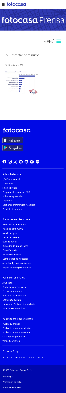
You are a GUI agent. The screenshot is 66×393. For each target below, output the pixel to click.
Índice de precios (10, 237)
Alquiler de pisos (10, 233)
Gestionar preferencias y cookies (18, 204)
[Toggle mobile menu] (58, 41)
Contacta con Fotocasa (14, 287)
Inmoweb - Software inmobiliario (18, 304)
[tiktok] (32, 162)
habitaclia (20, 357)
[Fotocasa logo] (32, 131)
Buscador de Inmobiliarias (15, 245)
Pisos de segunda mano (14, 224)
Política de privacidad (12, 196)
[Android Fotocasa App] (12, 148)
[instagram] (10, 162)
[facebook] (4, 162)
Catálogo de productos (13, 336)
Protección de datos (12, 381)
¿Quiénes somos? (11, 179)
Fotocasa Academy (12, 291)
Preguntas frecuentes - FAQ (16, 192)
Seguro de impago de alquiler (16, 267)
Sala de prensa (9, 187)
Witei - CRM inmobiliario (14, 308)
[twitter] (15, 162)
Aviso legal (7, 376)
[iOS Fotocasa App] (12, 140)
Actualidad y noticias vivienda (16, 263)
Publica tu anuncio (11, 323)
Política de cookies (11, 387)
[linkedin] (26, 162)
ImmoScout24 (36, 357)
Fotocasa (7, 357)
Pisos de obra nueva (12, 228)
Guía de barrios (9, 241)
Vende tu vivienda (11, 340)
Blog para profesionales (14, 295)
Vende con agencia (11, 254)
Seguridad (7, 200)
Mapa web (7, 183)
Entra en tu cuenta (11, 299)
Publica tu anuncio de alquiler (16, 328)
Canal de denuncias (12, 209)
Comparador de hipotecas (15, 258)
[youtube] (21, 162)
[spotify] (37, 162)
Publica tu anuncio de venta (16, 332)
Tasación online (10, 250)
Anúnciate (7, 282)
